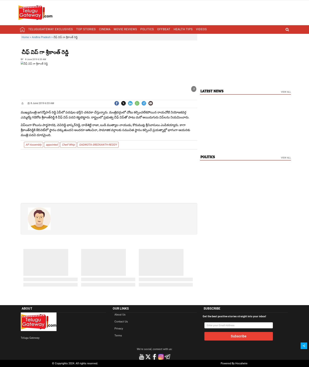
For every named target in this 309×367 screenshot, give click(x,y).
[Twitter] (123, 103)
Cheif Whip (68, 144)
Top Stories (86, 29)
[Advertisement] (88, 49)
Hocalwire (241, 363)
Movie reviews (125, 29)
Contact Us (121, 321)
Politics (147, 29)
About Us (120, 314)
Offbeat (163, 29)
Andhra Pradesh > (42, 37)
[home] (22, 29)
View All (286, 91)
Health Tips (183, 29)
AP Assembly (33, 144)
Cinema (105, 29)
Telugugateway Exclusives (50, 29)
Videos (201, 29)
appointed (52, 144)
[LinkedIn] (130, 103)
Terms (118, 335)
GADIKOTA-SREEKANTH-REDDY (98, 144)
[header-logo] (35, 12)
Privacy (118, 328)
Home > (27, 37)
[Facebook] (116, 103)
